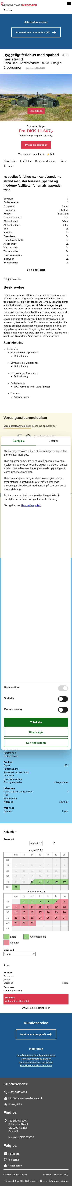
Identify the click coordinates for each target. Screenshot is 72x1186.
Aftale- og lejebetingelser (36, 1007)
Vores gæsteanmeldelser (32, 154)
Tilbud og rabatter (59, 1181)
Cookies (47, 1174)
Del (67, 55)
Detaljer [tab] (53, 440)
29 (56, 881)
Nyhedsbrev (31, 1181)
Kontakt (58, 1174)
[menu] (69, 3)
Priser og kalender (36, 144)
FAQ (66, 1174)
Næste (53, 843)
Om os (43, 1181)
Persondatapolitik (14, 1181)
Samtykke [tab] (19, 440)
